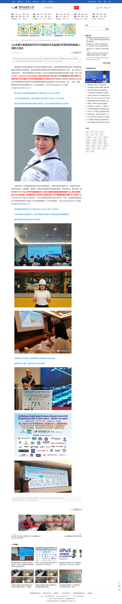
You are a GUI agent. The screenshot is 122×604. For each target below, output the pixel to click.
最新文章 (20, 1)
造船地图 (90, 593)
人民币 (88, 140)
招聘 (82, 14)
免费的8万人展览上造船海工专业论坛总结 (29, 363)
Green (44, 18)
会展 (75, 14)
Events (94, 18)
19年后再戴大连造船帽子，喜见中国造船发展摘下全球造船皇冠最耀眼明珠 (41, 214)
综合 (86, 14)
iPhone (102, 132)
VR (68, 16)
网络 (64, 16)
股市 (86, 16)
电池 (105, 14)
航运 (34, 16)
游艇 (97, 14)
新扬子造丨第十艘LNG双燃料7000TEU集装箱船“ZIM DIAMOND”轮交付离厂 (26, 537)
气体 (101, 16)
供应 (49, 16)
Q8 (97, 134)
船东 (38, 16)
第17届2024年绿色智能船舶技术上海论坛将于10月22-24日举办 (37, 93)
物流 (93, 16)
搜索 (86, 25)
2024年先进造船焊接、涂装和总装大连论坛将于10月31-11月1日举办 (39, 98)
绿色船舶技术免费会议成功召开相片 (27, 219)
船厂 (20, 14)
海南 (98, 148)
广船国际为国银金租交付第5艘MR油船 (98, 109)
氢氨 (38, 14)
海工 (57, 14)
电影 (103, 148)
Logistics (24, 18)
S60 (101, 134)
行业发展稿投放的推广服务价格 (73, 536)
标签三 (106, 145)
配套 (12, 16)
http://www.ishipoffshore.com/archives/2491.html (24, 500)
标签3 (93, 145)
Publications (101, 18)
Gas (67, 18)
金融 (75, 16)
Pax (40, 18)
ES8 (96, 132)
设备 (16, 16)
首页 (14, 1)
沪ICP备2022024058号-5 (52, 601)
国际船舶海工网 (70, 598)
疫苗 (87, 151)
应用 (49, 14)
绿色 (34, 14)
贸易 (92, 151)
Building (35, 18)
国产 (105, 140)
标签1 (105, 143)
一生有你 (88, 137)
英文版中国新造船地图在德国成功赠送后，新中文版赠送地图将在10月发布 (41, 103)
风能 (45, 14)
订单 (16, 14)
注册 (110, 1)
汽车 (93, 148)
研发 (24, 14)
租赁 (82, 16)
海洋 (61, 14)
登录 (105, 1)
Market (50, 18)
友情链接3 (56, 593)
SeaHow (44, 1)
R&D (64, 18)
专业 (100, 137)
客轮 (101, 14)
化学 (105, 16)
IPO (87, 134)
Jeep (92, 134)
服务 (27, 14)
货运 (45, 16)
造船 (12, 14)
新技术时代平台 (47, 593)
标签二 (88, 148)
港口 (42, 16)
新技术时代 (36, 1)
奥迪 (100, 143)
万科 (95, 137)
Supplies (58, 18)
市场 (27, 16)
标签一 (99, 145)
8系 (87, 132)
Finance (86, 18)
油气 (42, 14)
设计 (61, 16)
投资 (79, 16)
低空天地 (50, 1)
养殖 (68, 14)
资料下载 (28, 1)
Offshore (76, 18)
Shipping (14, 18)
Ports (19, 18)
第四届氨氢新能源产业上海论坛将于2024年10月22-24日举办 (36, 209)
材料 (20, 16)
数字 (57, 16)
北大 (100, 140)
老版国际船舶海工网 (35, 593)
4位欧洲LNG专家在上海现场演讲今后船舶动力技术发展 (34, 358)
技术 (24, 16)
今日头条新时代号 (66, 593)
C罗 (92, 132)
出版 (79, 14)
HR (81, 18)
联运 (97, 16)
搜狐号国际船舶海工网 (79, 593)
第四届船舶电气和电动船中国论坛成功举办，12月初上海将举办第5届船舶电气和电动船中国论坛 (22, 564)
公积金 (94, 140)
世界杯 (105, 137)
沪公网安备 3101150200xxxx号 (67, 601)
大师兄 (94, 143)
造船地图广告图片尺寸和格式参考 (96, 85)
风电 (64, 14)
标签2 (87, 145)
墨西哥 (88, 143)
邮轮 (93, 14)
